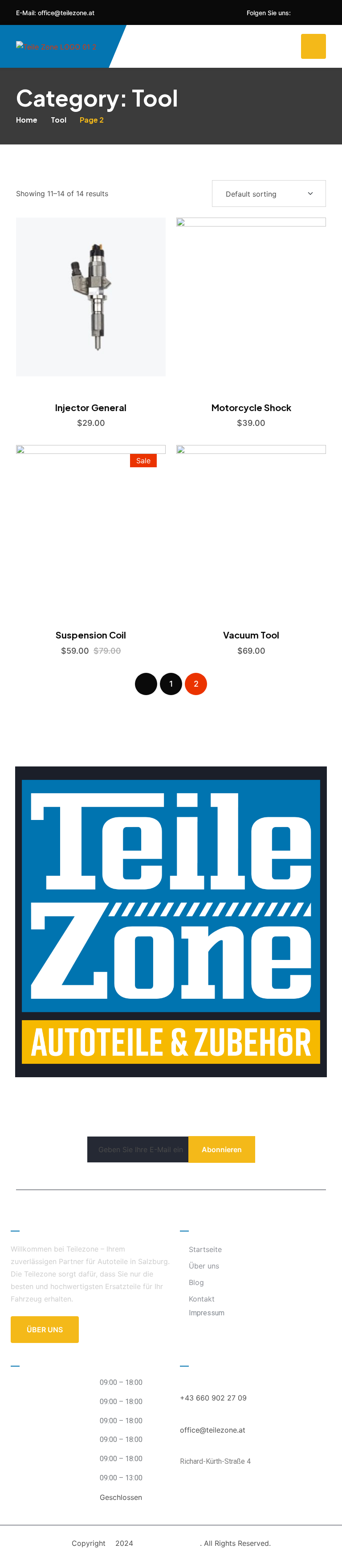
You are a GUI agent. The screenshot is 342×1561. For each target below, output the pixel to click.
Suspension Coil (91, 634)
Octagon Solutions (167, 1543)
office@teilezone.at (66, 12)
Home (26, 119)
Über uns (204, 1265)
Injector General (90, 407)
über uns (45, 1329)
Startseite (205, 1249)
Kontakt (202, 1298)
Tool (58, 119)
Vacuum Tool (251, 634)
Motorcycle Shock (251, 407)
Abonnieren (222, 1149)
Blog (196, 1282)
